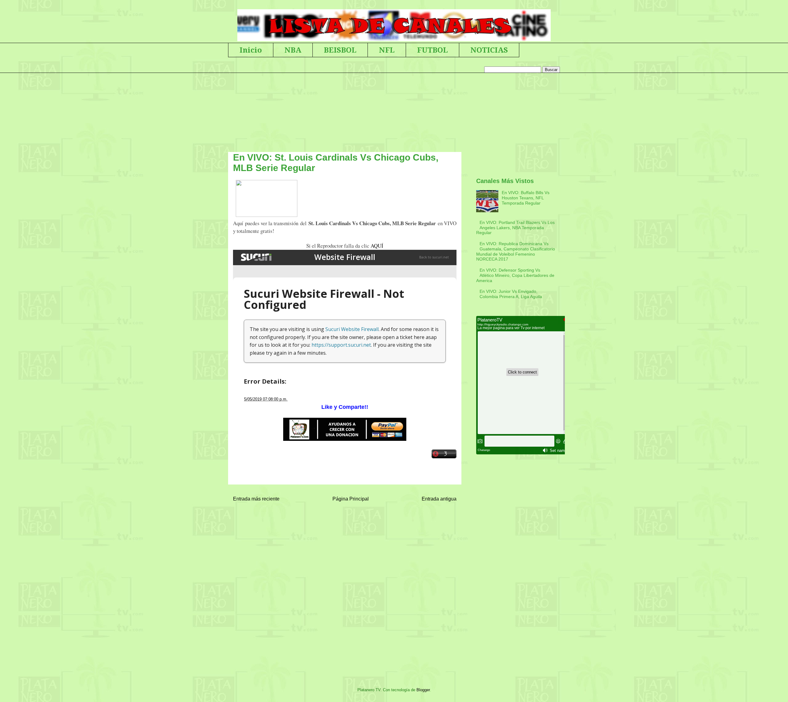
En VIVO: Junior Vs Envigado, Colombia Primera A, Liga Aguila (511, 294)
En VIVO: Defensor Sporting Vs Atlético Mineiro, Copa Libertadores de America (515, 275)
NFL (387, 50)
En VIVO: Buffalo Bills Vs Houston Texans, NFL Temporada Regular (525, 197)
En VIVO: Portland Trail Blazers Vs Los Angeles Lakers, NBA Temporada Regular (515, 227)
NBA (292, 50)
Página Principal (350, 498)
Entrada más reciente (256, 498)
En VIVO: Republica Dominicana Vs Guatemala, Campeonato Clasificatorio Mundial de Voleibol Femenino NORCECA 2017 (515, 251)
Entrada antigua (439, 498)
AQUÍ (377, 245)
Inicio (250, 50)
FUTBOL (432, 50)
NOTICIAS (489, 50)
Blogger (423, 690)
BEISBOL (340, 50)
